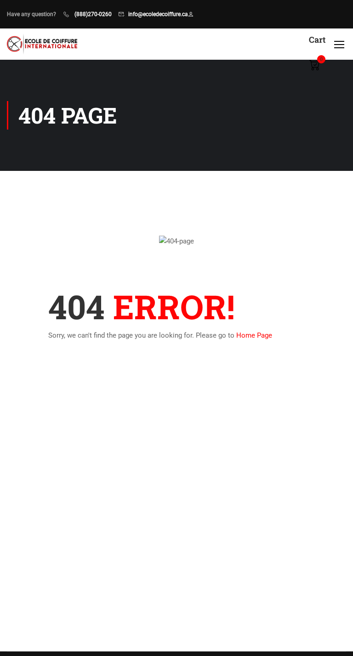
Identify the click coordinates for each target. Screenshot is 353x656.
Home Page (254, 335)
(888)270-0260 (92, 14)
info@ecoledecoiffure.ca (158, 14)
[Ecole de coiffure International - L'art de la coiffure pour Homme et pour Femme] (42, 44)
